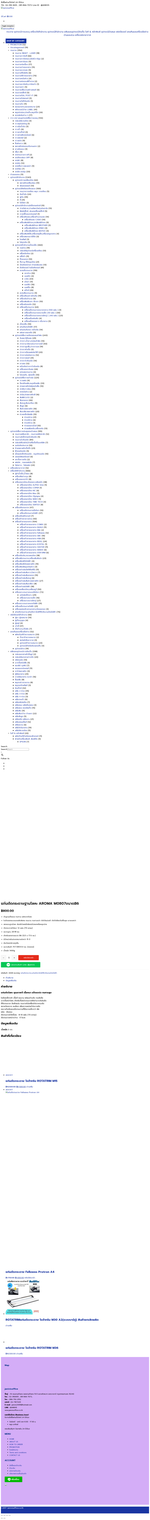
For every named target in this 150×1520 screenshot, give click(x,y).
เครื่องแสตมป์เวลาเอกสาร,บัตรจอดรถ (30, 609)
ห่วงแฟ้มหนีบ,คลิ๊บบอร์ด (33, 428)
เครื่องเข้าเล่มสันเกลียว (24, 583)
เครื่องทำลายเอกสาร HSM (30, 538)
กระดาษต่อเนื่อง (21, 64)
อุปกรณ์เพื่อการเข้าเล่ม (24, 377)
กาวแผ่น (23, 380)
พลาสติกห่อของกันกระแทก (26, 146)
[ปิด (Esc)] (10, 1515)
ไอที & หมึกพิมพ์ (93, 31)
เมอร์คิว (27, 284)
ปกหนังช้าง (24, 391)
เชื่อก (17, 152)
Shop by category (16, 41)
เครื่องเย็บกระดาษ (27, 307)
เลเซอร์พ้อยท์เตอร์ (22, 456)
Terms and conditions (17, 1452)
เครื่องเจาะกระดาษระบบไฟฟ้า (26, 603)
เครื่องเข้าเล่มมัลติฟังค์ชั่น (25, 569)
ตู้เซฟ (17, 623)
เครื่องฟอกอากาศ (83, 35)
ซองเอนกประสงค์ (22, 668)
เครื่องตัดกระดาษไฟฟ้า (29, 513)
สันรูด (22, 406)
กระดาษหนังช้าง (21, 78)
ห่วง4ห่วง (28, 422)
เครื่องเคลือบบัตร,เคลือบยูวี (26, 589)
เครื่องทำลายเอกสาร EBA (30, 530)
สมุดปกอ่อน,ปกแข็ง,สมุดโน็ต (26, 112)
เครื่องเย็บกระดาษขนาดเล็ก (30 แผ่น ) (40, 312)
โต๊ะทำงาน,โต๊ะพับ (22, 628)
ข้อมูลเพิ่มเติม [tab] (11, 980)
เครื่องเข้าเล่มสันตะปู (23, 578)
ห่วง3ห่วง (28, 420)
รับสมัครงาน (13, 1450)
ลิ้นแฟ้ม (18, 679)
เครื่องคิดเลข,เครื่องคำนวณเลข (32, 216)
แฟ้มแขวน (19, 724)
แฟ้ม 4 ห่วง (20, 696)
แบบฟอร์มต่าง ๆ (21, 115)
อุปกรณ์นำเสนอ (108, 31)
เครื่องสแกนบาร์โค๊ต (28, 236)
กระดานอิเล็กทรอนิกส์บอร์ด (26, 437)
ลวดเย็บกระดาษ (26, 270)
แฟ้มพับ (18, 710)
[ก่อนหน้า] (2, 1518)
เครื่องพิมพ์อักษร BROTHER (35, 225)
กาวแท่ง (18, 140)
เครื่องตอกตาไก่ (21, 479)
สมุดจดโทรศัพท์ (21, 685)
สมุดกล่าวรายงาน (22, 682)
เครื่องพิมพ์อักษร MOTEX (34, 231)
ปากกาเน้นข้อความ (27, 355)
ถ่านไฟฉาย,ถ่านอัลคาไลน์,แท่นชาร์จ (34, 208)
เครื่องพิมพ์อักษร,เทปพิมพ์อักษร (32, 222)
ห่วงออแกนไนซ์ (30, 425)
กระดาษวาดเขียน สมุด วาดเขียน (33, 191)
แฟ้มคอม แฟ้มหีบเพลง (24, 705)
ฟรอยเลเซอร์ (25, 185)
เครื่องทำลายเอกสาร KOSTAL (32, 544)
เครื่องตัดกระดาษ (22, 507)
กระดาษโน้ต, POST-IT (24, 95)
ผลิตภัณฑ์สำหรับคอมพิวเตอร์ (26, 736)
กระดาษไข (19, 104)
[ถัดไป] (4, 1518)
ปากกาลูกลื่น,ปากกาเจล (29, 346)
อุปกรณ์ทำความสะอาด (29, 643)
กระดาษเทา (19, 87)
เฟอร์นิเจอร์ (121, 31)
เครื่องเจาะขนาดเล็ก (28, 597)
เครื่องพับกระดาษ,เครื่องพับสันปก (28, 558)
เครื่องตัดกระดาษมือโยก (29, 510)
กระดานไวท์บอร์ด (22, 439)
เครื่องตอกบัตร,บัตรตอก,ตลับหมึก (29, 482)
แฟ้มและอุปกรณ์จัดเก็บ (74, 31)
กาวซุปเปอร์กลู (21, 123)
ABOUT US (13, 1442)
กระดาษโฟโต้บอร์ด (22, 101)
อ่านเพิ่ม (29, 1086)
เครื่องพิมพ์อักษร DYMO (34, 228)
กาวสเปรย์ (19, 137)
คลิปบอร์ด (19, 660)
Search (4, 749)
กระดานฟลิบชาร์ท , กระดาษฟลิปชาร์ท (30, 434)
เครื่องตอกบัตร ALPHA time (32, 485)
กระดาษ (9, 31)
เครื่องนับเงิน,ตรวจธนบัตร (25, 555)
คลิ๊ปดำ (22, 256)
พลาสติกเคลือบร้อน (28, 183)
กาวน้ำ (17, 129)
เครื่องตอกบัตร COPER (29, 487)
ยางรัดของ (19, 149)
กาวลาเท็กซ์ (19, 132)
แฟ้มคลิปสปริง (21, 702)
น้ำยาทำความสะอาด (28, 637)
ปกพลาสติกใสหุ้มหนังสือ (29, 386)
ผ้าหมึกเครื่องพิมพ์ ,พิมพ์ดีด (26, 739)
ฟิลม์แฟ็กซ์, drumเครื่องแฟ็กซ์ (32, 211)
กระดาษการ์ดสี (21, 56)
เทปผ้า (17, 160)
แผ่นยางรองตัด (26, 332)
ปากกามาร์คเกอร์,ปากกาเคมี (31, 343)
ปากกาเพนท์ (25, 358)
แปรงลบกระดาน (26, 372)
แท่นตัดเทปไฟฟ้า (26, 326)
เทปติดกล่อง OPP (22, 157)
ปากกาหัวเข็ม (25, 349)
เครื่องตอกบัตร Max (28, 493)
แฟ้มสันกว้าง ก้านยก (23, 713)
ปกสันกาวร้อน (25, 389)
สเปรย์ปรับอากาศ (27, 640)
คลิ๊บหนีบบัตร (25, 253)
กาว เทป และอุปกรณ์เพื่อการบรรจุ (24, 118)
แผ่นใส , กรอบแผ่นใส (23, 462)
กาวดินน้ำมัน (20, 126)
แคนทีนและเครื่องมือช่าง (137, 31)
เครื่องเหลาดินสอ (26, 369)
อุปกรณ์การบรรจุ (22, 31)
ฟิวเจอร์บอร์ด (20, 451)
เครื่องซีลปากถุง (21, 476)
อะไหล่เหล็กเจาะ (26, 595)
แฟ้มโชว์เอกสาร (21, 727)
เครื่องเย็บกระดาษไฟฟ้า (24, 606)
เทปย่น (17, 163)
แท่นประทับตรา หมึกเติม (29, 329)
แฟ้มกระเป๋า (19, 699)
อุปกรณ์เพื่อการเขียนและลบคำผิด (28, 335)
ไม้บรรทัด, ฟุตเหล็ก (27, 374)
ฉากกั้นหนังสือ (21, 662)
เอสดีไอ (27, 287)
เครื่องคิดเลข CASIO (32, 219)
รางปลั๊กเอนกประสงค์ (28, 214)
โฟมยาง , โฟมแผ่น (22, 465)
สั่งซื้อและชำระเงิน (15, 1465)
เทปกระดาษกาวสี (22, 154)
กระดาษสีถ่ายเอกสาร (23, 75)
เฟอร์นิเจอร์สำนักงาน (18, 614)
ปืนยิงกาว (19, 143)
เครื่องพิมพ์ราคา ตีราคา (29, 301)
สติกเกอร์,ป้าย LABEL (24, 109)
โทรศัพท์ (23, 239)
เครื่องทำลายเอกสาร (23, 521)
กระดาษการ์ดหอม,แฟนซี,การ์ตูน (28, 58)
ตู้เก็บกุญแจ (20, 620)
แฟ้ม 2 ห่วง (20, 691)
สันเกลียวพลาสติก (27, 411)
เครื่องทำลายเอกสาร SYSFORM (32, 552)
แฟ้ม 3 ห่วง (20, 693)
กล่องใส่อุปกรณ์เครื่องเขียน (31, 250)
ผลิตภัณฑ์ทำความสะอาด (25, 634)
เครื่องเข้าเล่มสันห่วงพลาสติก (27, 580)
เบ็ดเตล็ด (23, 324)
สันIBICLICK (25, 397)
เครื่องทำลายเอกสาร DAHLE (31, 527)
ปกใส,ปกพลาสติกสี (27, 394)
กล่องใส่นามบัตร (21, 120)
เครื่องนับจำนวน (26, 298)
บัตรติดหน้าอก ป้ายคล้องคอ (31, 264)
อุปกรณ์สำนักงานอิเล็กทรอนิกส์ (28, 205)
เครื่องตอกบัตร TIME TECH (31, 501)
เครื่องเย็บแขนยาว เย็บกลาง (35, 321)
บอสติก (27, 276)
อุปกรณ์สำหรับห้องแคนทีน (30, 645)
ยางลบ (22, 363)
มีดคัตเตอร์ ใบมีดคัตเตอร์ (30, 267)
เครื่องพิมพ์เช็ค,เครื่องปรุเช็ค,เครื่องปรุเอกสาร (38, 233)
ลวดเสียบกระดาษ (27, 293)
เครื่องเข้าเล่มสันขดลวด (24, 575)
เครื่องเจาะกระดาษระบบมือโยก (27, 592)
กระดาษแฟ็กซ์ (20, 92)
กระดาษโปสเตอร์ (21, 98)
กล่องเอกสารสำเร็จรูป (24, 654)
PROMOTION (16, 44)
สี (20, 199)
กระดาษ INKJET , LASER (25, 53)
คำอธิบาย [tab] (9, 977)
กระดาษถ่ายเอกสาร (23, 67)
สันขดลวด (24, 400)
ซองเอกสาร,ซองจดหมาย (25, 106)
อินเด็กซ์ (18, 688)
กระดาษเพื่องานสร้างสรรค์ (25, 89)
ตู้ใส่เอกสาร (19, 674)
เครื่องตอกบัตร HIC (28, 490)
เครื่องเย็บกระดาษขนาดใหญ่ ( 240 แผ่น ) (41, 315)
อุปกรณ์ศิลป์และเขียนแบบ (25, 188)
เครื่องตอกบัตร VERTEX (30, 504)
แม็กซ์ (26, 290)
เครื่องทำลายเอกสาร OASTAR (32, 547)
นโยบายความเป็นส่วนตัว (17, 1473)
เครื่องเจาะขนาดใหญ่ (28, 600)
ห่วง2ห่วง (28, 417)
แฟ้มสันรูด (19, 716)
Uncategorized (17, 47)
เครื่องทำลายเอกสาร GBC (30, 535)
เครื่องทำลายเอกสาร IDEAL (31, 541)
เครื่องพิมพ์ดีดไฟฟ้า (23, 561)
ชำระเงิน (12, 1468)
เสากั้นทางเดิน (20, 459)
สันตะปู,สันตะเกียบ (27, 403)
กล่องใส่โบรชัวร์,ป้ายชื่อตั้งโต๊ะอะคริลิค (30, 442)
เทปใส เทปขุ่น (20, 171)
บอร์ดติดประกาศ (21, 445)
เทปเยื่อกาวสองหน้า (23, 166)
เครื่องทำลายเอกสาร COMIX (31, 524)
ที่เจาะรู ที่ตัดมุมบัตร (27, 262)
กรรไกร (23, 247)
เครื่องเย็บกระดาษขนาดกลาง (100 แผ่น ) (41, 310)
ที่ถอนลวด (24, 259)
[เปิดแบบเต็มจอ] (4, 1515)
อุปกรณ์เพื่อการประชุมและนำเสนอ (23, 431)
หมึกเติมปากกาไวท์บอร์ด (29, 366)
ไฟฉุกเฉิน (23, 242)
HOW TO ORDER (16, 1444)
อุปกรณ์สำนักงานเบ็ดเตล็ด (26, 245)
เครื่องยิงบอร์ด (26, 304)
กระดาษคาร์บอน (21, 61)
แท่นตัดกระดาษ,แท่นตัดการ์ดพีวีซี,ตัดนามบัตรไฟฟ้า (35, 612)
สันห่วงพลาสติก (26, 408)
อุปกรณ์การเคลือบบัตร (24, 180)
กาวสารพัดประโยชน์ (23, 135)
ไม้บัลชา (23, 202)
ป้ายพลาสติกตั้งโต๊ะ (23, 448)
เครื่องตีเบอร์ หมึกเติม (28, 295)
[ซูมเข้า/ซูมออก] (2, 1515)
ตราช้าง (27, 273)
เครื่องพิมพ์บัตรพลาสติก (25, 564)
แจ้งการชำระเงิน (15, 1471)
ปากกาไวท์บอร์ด (26, 360)
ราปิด (26, 279)
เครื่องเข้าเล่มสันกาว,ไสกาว (26, 572)
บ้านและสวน (69, 35)
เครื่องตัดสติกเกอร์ (22, 516)
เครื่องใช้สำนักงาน (38, 31)
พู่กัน (22, 197)
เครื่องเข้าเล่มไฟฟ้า (22, 586)
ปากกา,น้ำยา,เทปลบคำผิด (30, 341)
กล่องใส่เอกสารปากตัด (24, 657)
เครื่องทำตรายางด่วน (23, 518)
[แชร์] (7, 1515)
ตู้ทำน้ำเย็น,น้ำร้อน (22, 473)
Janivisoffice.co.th (15, 1508)
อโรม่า (26, 281)
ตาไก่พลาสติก (20, 671)
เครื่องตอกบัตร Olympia (30, 496)
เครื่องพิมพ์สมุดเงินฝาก (24, 566)
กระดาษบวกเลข (21, 70)
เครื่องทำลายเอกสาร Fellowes (32, 533)
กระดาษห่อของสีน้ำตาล (24, 81)
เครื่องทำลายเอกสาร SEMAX (31, 549)
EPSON (23, 741)
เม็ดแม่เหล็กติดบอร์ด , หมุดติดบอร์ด (29, 453)
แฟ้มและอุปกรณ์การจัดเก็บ (21, 651)
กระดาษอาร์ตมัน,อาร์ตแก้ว (25, 84)
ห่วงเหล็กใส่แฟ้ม (26, 414)
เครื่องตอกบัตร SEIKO (29, 499)
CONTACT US (14, 1455)
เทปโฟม (18, 168)
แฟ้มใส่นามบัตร (21, 730)
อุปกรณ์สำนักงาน (55, 31)
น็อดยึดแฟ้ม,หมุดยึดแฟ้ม (30, 383)
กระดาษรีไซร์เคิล (21, 72)
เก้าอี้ (17, 626)
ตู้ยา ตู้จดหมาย (21, 617)
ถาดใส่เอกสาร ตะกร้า (23, 676)
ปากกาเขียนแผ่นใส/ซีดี (29, 352)
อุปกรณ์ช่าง (20, 648)
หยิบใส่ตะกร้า (29, 957)
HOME (11, 1439)
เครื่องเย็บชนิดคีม (31, 318)
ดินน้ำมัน (23, 194)
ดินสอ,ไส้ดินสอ (26, 338)
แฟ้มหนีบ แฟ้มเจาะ (22, 719)
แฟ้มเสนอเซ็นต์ (21, 722)
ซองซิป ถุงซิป (20, 665)
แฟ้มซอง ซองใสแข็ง (23, 707)
